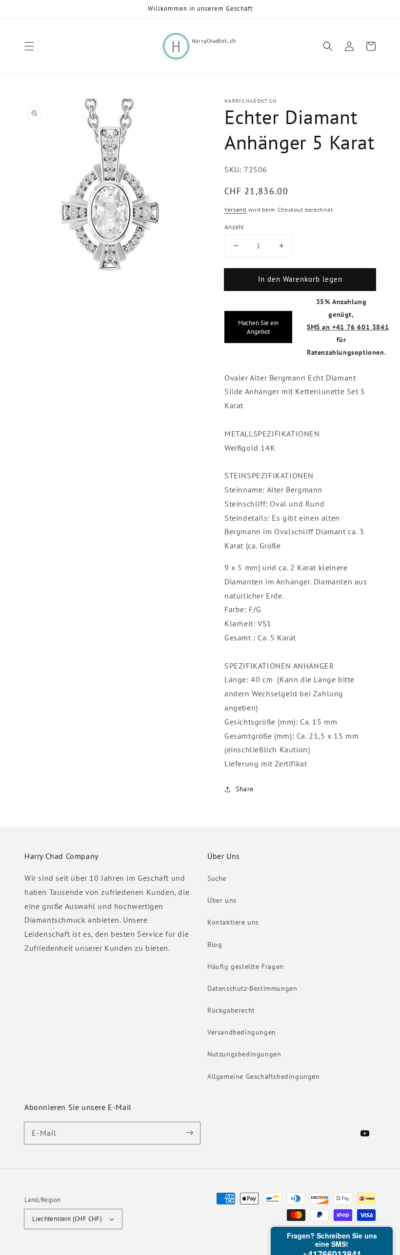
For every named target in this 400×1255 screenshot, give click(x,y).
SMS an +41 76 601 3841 (348, 326)
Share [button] (245, 788)
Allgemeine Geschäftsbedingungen (263, 1076)
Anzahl (234, 227)
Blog (214, 944)
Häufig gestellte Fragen (245, 966)
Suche (216, 878)
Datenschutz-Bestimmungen (252, 988)
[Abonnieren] (189, 1133)
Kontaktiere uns (233, 922)
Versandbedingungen (241, 1032)
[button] (29, 46)
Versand (235, 209)
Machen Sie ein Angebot (258, 327)
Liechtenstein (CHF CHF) (67, 1219)
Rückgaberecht (231, 1010)
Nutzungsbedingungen (244, 1054)
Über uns (222, 900)
